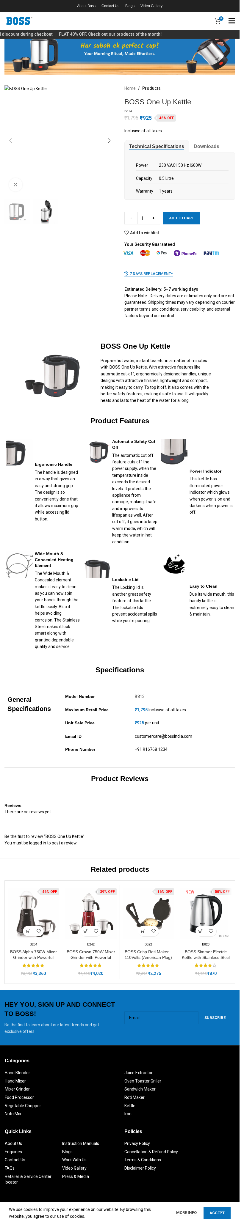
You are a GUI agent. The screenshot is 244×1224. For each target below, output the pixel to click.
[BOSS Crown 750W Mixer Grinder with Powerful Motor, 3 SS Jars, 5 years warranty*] (90, 913)
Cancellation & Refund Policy (151, 1151)
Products (151, 88)
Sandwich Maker (140, 1089)
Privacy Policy (137, 1143)
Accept (217, 1213)
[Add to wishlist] (38, 931)
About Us (13, 1143)
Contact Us (15, 1159)
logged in (37, 843)
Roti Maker (134, 1097)
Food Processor (19, 1097)
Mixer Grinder (17, 1089)
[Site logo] (19, 20)
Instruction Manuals (80, 1143)
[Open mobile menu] (232, 21)
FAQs (10, 1168)
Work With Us (74, 1159)
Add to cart (181, 218)
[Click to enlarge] (15, 184)
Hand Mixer (15, 1081)
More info (187, 1212)
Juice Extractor (138, 1072)
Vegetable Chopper (23, 1105)
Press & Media (75, 1176)
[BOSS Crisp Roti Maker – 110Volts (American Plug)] (148, 913)
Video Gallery (74, 1168)
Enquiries (13, 1151)
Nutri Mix (13, 1113)
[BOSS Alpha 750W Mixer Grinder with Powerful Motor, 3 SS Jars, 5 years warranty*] (33, 913)
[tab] (157, 146)
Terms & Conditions (142, 1159)
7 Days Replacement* (151, 273)
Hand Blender (17, 1072)
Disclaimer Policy (140, 1168)
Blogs (67, 1151)
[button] (10, 141)
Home (130, 88)
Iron (128, 1113)
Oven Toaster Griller (142, 1081)
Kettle (129, 1105)
